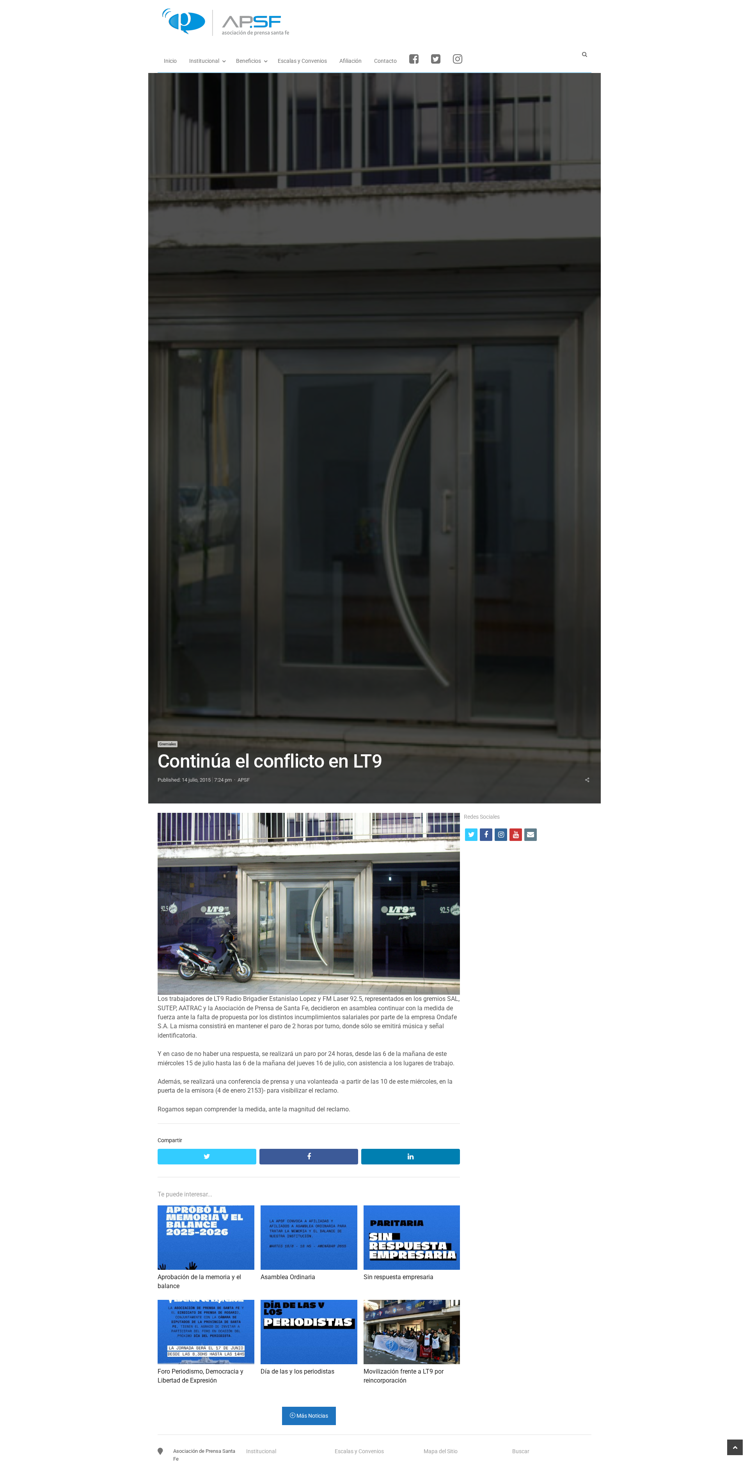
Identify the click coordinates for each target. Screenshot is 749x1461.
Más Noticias (311, 1416)
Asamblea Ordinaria (288, 1277)
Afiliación (350, 61)
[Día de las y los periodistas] (309, 1304)
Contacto (385, 61)
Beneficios (248, 61)
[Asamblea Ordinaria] (309, 1210)
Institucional (204, 61)
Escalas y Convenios (302, 61)
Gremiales (167, 744)
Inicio (170, 61)
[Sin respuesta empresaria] (412, 1210)
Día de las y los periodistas (297, 1371)
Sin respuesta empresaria (398, 1277)
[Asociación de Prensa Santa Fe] (374, 22)
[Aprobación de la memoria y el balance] (206, 1210)
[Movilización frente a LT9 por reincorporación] (412, 1304)
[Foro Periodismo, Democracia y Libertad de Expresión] (206, 1304)
